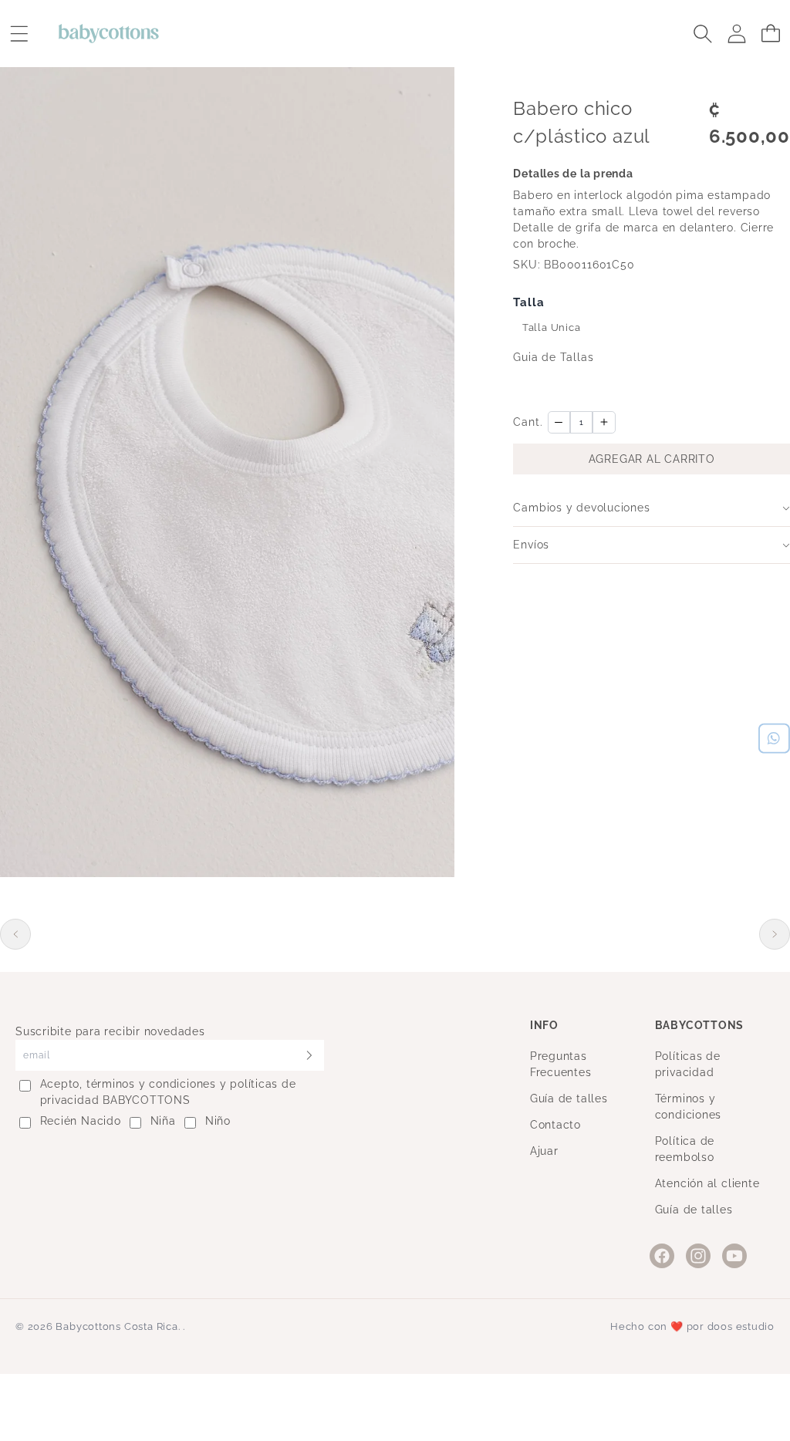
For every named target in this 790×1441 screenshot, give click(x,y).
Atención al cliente (707, 1183)
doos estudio (741, 1326)
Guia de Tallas (553, 357)
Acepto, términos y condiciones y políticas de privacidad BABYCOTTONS (168, 1092)
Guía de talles (569, 1098)
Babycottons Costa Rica (116, 1326)
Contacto (555, 1125)
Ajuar (544, 1151)
